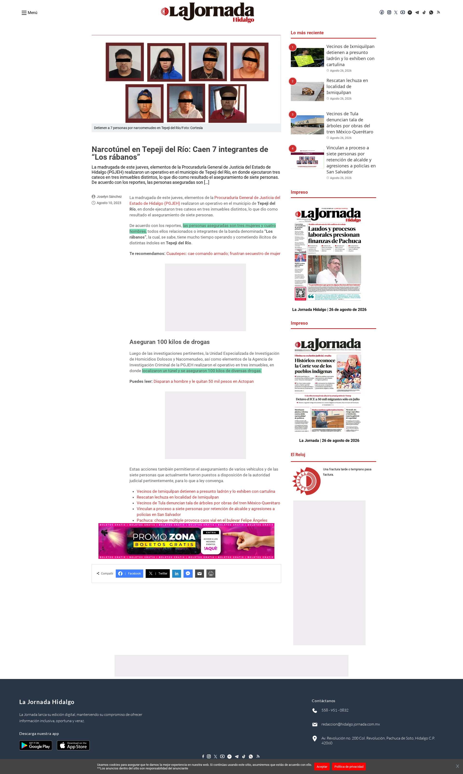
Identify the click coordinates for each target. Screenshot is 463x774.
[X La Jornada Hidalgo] (396, 13)
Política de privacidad (348, 766)
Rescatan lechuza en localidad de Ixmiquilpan (178, 497)
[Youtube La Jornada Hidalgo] (402, 13)
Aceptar (322, 766)
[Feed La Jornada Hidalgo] (438, 13)
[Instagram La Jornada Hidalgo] (389, 13)
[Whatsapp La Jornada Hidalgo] (431, 13)
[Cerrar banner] (458, 766)
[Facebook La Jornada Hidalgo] (382, 13)
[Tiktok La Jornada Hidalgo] (424, 13)
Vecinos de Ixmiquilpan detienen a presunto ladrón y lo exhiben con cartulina (206, 491)
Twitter (161, 573)
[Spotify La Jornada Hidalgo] (410, 13)
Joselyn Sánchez (109, 197)
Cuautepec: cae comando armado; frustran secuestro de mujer (223, 253)
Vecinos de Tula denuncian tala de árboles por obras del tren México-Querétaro (208, 502)
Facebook (133, 573)
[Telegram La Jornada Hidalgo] (417, 13)
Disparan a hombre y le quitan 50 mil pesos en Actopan (204, 381)
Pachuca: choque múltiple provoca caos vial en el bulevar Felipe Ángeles (202, 520)
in (176, 573)
